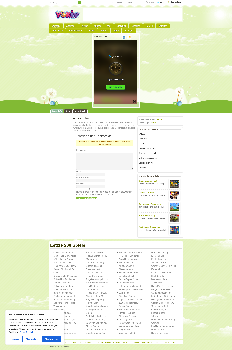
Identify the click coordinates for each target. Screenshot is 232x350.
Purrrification (92, 303)
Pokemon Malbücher (63, 289)
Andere (97, 26)
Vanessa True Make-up (64, 299)
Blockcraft (58, 309)
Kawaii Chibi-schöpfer (64, 269)
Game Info (57, 111)
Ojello (56, 273)
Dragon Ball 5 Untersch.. (65, 276)
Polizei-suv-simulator (63, 286)
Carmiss (155, 323)
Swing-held (124, 293)
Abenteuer (71, 26)
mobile (153, 123)
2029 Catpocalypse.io (129, 303)
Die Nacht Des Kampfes (162, 326)
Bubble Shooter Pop (95, 333)
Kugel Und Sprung (95, 299)
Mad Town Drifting (159, 252)
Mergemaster (125, 330)
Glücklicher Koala (94, 273)
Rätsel (92, 30)
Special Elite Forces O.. (162, 303)
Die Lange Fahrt (126, 319)
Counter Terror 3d (61, 283)
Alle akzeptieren (51, 339)
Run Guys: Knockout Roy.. (131, 289)
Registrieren (176, 2)
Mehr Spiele (80, 111)
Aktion (85, 26)
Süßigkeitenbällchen (161, 293)
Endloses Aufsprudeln (129, 273)
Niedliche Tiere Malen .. (97, 296)
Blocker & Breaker (127, 316)
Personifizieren (76, 30)
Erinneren (151, 2)
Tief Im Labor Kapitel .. (96, 330)
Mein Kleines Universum (163, 296)
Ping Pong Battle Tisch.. (64, 266)
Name (79, 172)
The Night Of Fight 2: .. (96, 293)
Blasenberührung (127, 269)
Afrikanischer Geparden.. (65, 259)
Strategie (128, 30)
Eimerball (155, 269)
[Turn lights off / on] (129, 37)
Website (80, 184)
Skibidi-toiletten (126, 262)
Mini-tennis (91, 259)
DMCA (142, 134)
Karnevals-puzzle (94, 252)
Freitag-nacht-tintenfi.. (96, 256)
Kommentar (82, 150)
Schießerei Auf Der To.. (130, 309)
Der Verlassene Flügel (64, 303)
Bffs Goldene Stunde (96, 286)
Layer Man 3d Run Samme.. (132, 299)
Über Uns (143, 139)
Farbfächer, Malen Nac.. (97, 316)
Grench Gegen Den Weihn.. (164, 266)
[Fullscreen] (124, 37)
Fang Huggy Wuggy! (128, 259)
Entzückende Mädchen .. (98, 283)
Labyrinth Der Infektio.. (96, 323)
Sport (116, 30)
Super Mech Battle (160, 306)
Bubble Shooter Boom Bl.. (65, 333)
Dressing (136, 26)
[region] (34, 327)
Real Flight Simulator (129, 256)
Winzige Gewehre (94, 309)
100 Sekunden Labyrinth (130, 286)
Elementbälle (157, 256)
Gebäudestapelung (95, 262)
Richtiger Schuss (127, 313)
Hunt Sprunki (157, 276)
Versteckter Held (159, 262)
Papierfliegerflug (159, 259)
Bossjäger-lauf (93, 269)
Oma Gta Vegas (158, 309)
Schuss (104, 30)
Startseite (56, 26)
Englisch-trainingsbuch (64, 296)
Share (68, 111)
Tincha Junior (92, 326)
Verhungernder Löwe (129, 326)
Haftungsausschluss (148, 148)
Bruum (89, 313)
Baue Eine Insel (126, 276)
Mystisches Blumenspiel (65, 256)
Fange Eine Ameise (160, 289)
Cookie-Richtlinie (27, 332)
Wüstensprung (60, 306)
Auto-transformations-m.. (97, 306)
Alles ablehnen (32, 339)
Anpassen (16, 339)
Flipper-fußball (158, 313)
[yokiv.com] (66, 14)
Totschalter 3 (157, 283)
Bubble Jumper (126, 306)
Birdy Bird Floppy (127, 296)
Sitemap (142, 167)
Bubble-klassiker (94, 266)
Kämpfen (163, 26)
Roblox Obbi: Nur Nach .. (130, 323)
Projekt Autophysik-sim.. (97, 279)
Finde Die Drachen (95, 276)
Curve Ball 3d (92, 289)
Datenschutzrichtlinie (148, 153)
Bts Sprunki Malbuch (63, 293)
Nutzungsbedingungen (148, 158)
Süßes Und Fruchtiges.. (64, 279)
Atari (109, 26)
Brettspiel (121, 26)
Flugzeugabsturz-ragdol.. (65, 319)
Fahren (149, 26)
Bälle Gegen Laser (160, 333)
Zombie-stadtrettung (95, 319)
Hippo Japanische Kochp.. (163, 319)
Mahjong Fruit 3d (127, 333)
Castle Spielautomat (63, 252)
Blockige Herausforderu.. (163, 299)
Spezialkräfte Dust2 (62, 262)
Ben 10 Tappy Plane (128, 279)
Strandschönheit (126, 283)
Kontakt (142, 143)
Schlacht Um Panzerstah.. (131, 252)
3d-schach (156, 316)
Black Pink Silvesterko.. (162, 286)
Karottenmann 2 (126, 266)
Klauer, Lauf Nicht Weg (162, 273)
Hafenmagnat (157, 330)
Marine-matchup (159, 279)
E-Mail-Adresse (84, 178)
